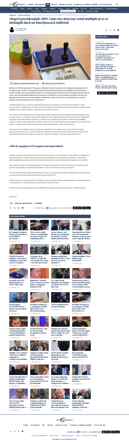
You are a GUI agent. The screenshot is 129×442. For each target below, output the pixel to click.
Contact (77, 435)
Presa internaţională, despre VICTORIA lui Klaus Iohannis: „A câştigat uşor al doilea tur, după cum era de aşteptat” (59, 380)
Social (68, 8)
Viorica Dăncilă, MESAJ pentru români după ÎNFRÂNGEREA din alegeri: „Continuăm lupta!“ (18, 380)
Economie (14, 8)
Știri (47, 4)
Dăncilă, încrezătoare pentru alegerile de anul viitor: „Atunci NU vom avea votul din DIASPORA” (60, 332)
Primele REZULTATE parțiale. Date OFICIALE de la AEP (81, 379)
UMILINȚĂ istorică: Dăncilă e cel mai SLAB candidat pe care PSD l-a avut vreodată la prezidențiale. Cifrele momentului (18, 259)
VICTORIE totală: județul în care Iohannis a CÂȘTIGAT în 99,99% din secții (60, 283)
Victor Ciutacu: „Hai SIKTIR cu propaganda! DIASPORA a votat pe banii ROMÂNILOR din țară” (60, 235)
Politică (30, 4)
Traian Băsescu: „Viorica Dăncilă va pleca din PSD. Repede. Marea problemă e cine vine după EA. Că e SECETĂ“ (60, 404)
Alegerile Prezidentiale (24, 15)
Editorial (75, 8)
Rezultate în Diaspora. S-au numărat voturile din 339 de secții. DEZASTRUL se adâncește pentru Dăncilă (80, 308)
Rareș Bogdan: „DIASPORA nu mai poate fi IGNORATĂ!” (80, 355)
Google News (53, 208)
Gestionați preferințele (67, 435)
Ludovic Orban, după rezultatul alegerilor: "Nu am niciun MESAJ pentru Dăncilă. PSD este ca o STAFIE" (17, 332)
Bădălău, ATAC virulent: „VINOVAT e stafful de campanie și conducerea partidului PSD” (18, 356)
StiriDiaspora (12, 15)
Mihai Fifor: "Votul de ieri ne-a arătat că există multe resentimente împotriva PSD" (39, 283)
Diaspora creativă (65, 4)
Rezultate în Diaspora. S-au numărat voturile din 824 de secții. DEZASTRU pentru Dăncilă (38, 308)
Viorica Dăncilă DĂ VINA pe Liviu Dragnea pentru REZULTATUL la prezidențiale (39, 380)
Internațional (40, 4)
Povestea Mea (36, 11)
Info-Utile (84, 8)
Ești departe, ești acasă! (50, 11)
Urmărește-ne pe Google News (55, 83)
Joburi (22, 8)
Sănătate (52, 8)
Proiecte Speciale (105, 4)
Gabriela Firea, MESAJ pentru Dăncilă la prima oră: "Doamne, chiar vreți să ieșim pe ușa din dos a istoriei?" (81, 283)
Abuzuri (60, 8)
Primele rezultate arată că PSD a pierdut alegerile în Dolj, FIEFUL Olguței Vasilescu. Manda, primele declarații (39, 356)
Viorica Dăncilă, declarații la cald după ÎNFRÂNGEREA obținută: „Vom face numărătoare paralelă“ (81, 404)
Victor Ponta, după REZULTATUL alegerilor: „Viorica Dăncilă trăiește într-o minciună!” (17, 404)
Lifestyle (54, 4)
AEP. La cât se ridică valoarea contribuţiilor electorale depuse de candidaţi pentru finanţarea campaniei (39, 235)
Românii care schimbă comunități (86, 4)
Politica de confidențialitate (39, 435)
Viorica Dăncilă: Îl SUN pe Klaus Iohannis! (59, 306)
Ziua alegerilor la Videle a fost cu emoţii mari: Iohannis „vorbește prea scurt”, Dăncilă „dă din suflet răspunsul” (81, 235)
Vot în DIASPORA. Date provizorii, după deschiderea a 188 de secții (39, 332)
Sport (37, 8)
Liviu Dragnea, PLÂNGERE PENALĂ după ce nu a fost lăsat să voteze (17, 308)
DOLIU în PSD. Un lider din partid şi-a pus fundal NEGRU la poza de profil (59, 356)
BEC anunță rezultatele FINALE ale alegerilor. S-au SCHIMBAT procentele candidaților (18, 235)
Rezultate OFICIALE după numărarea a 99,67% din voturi (16, 282)
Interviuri (81, 11)
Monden (29, 8)
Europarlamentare (112, 8)
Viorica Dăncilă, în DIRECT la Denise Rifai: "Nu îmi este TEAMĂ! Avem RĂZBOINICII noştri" (81, 332)
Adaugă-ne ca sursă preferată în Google (26, 83)
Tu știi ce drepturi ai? (96, 8)
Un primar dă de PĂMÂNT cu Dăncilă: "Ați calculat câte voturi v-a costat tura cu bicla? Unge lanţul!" (39, 259)
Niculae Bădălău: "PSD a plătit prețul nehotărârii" (81, 258)
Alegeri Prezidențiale (68, 11)
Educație (44, 8)
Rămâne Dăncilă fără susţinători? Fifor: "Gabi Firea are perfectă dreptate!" (60, 259)
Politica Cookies (54, 435)
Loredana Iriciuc (22, 29)
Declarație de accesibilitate (90, 435)
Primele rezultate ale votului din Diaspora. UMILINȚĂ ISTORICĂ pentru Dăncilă (38, 404)
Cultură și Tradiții (92, 11)
